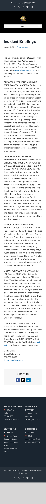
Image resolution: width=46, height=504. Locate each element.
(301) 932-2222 (29, 3)
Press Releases (22, 47)
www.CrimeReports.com (24, 70)
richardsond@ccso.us (13, 360)
